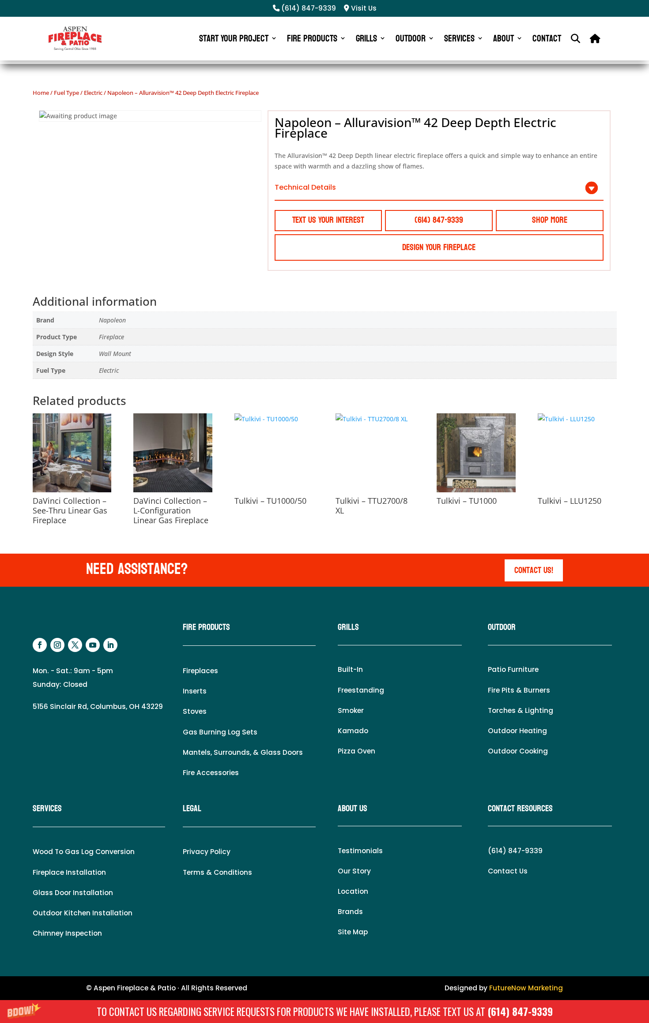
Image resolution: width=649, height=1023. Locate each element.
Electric (93, 93)
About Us (352, 809)
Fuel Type (66, 93)
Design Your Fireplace (438, 247)
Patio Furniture (513, 669)
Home (41, 93)
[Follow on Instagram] (57, 645)
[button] (324, 1011)
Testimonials (360, 850)
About (503, 38)
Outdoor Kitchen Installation (82, 913)
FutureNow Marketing (526, 988)
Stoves (195, 711)
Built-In (350, 669)
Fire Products (312, 38)
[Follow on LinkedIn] (110, 645)
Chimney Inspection (67, 933)
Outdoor (411, 38)
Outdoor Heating (517, 730)
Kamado (353, 730)
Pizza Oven (356, 751)
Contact (546, 38)
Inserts (195, 691)
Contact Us (508, 871)
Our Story (354, 871)
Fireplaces (200, 670)
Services (459, 38)
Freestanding (361, 690)
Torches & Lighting (520, 710)
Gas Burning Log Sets (220, 732)
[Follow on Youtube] (93, 645)
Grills (366, 38)
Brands (350, 911)
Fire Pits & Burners (519, 690)
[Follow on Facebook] (40, 645)
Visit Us (363, 8)
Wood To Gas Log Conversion (84, 851)
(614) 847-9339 (520, 1011)
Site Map (353, 932)
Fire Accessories (211, 772)
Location (353, 891)
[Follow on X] (75, 645)
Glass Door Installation (73, 892)
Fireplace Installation (69, 872)
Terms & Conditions (217, 872)
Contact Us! (533, 570)
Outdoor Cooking (518, 751)
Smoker (351, 710)
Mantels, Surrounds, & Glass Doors (243, 752)
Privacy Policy (206, 851)
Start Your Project (233, 38)
